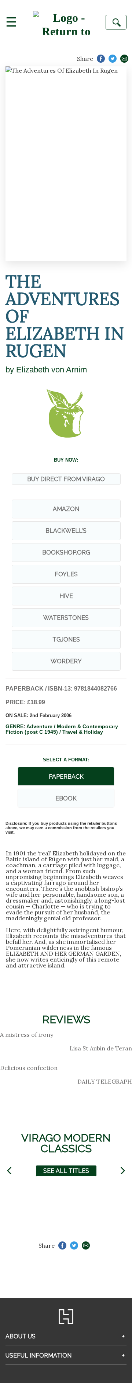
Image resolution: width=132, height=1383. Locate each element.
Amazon (66, 508)
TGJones (66, 639)
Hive (66, 596)
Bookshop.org (66, 552)
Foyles (66, 574)
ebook (66, 798)
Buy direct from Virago (66, 479)
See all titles (66, 1170)
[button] (9, 1170)
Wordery (66, 661)
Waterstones (66, 617)
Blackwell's (66, 530)
